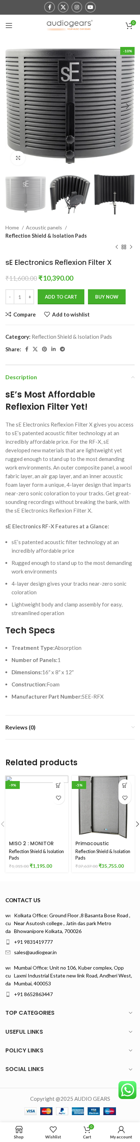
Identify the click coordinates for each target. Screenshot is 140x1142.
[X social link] (63, 7)
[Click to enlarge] (18, 158)
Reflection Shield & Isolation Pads (46, 236)
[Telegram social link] (62, 349)
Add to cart (61, 297)
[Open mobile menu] (9, 25)
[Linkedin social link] (53, 349)
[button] (58, 785)
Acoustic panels (44, 227)
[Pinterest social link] (44, 349)
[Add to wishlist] (58, 798)
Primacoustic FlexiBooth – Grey (96, 846)
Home (12, 227)
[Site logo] (70, 25)
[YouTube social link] (90, 7)
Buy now (106, 297)
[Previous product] (116, 247)
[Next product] (131, 247)
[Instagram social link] (76, 7)
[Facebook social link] (49, 7)
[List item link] (70, 942)
